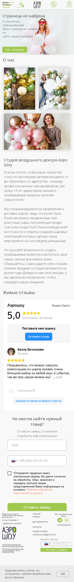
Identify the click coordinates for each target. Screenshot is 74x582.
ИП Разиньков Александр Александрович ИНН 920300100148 (12, 550)
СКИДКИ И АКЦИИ (40, 531)
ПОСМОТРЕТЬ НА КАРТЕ (11, 523)
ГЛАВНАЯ (36, 514)
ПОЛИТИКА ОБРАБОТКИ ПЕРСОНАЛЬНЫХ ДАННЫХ (13, 546)
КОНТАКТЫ (37, 527)
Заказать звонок (49, 539)
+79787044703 (64, 525)
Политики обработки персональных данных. (32, 491)
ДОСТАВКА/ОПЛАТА (40, 522)
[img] (59, 520)
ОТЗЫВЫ (36, 517)
